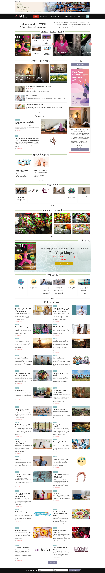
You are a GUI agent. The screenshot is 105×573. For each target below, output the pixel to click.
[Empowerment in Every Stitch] (81, 375)
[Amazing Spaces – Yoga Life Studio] (46, 36)
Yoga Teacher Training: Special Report (46, 53)
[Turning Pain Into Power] (81, 444)
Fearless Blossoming (21, 327)
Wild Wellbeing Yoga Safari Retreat (23, 425)
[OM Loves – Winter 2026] (71, 281)
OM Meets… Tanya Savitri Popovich (23, 475)
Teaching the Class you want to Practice (22, 410)
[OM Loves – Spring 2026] (33, 281)
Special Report (25, 168)
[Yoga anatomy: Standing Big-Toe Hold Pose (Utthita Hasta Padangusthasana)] (54, 142)
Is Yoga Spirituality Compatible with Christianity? (38, 86)
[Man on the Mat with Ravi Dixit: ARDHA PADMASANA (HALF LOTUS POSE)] (81, 310)
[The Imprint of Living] (81, 329)
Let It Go (56, 493)
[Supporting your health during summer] (54, 126)
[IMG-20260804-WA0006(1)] (52, 7)
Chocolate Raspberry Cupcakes (60, 531)
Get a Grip (33, 196)
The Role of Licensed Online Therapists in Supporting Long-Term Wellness (46, 290)
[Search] (90, 16)
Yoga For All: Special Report (41, 170)
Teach (16, 136)
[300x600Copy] (80, 87)
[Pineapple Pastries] (42, 532)
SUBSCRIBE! (74, 570)
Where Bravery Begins (22, 341)
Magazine (20, 168)
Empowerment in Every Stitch (60, 374)
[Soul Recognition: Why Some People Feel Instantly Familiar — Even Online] (84, 281)
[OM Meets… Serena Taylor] (36, 36)
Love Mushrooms (58, 358)
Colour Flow (46, 196)
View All (41, 112)
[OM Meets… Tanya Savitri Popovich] (42, 476)
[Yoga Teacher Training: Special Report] (46, 48)
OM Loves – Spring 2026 (60, 459)
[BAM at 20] (42, 461)
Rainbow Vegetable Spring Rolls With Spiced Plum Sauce (61, 513)
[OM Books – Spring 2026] (42, 549)
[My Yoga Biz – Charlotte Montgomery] (81, 392)
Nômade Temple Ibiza (60, 409)
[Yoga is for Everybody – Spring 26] (81, 549)
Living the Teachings (21, 358)
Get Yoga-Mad (59, 196)
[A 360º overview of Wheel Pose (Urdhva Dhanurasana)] (81, 476)
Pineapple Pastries (21, 530)
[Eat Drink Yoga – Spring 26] (42, 514)
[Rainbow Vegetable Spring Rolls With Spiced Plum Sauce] (81, 514)
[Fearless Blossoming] (42, 329)
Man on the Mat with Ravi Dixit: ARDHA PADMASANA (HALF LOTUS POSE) (61, 309)
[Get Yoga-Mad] (59, 190)
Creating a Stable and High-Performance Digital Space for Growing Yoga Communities (58, 290)
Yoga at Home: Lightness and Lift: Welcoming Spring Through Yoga (22, 494)
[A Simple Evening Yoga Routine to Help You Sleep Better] (79, 117)
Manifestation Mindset (60, 341)
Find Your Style (84, 196)
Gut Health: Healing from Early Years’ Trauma (23, 374)
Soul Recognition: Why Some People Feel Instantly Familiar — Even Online (84, 290)
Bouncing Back (19, 390)
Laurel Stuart (18, 130)
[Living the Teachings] (42, 360)
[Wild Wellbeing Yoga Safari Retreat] (42, 426)
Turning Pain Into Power (61, 442)
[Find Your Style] (84, 190)
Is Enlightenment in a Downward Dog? (21, 442)
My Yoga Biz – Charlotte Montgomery (60, 391)
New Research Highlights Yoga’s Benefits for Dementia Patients (23, 309)
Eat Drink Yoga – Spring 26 (23, 512)
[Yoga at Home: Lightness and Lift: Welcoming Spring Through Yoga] (42, 495)
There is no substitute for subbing (34, 104)
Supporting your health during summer (24, 123)
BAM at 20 (18, 459)
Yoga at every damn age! (32, 95)
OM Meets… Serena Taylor (36, 41)
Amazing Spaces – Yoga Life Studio (47, 42)
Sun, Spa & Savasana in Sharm (60, 425)
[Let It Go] (81, 495)
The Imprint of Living (60, 327)
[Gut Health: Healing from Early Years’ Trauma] (42, 375)
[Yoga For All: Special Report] (41, 162)
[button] (80, 64)
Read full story (80, 149)
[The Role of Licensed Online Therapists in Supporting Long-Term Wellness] (46, 281)
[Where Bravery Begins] (42, 343)
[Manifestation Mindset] (81, 343)
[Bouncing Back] (42, 392)
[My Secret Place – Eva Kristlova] (36, 48)
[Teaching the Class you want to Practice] (42, 411)
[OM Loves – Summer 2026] (21, 281)
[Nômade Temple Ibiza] (81, 411)
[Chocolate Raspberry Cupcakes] (81, 532)
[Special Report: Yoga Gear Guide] (71, 190)
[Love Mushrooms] (81, 360)
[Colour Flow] (46, 190)
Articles (17, 168)
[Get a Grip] (33, 190)
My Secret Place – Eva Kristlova (36, 52)
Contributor (17, 119)
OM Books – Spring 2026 (22, 548)
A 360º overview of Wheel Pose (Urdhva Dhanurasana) (61, 476)
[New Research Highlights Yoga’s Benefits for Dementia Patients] (42, 310)
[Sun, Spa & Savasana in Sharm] (81, 426)
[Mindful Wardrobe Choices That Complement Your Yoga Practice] (21, 190)
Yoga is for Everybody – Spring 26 (60, 548)
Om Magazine (19, 148)
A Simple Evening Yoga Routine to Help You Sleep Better (79, 130)
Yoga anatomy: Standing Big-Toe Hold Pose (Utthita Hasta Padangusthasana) (27, 139)
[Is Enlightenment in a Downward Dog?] (42, 444)
